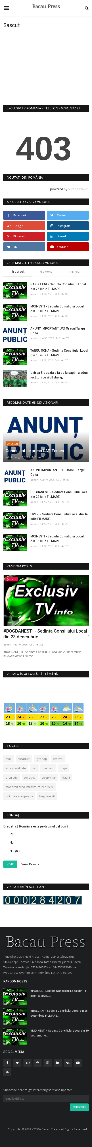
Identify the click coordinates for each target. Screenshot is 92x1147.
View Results (30, 864)
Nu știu (14, 851)
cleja (64, 768)
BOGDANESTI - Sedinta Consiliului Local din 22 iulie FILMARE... (59, 494)
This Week (17, 272)
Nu (11, 842)
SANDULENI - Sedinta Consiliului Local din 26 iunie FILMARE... (58, 286)
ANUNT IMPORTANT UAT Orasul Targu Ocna (57, 472)
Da (11, 834)
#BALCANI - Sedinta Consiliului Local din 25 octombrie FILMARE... (59, 1013)
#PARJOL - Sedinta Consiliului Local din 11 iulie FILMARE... (58, 993)
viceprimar (49, 777)
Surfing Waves (78, 189)
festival (58, 759)
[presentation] (72, 583)
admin (34, 294)
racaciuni (24, 759)
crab (9, 759)
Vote (10, 864)
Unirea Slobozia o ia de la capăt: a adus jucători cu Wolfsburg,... (59, 375)
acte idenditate (16, 768)
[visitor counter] (42, 900)
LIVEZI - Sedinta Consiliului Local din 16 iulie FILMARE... (59, 516)
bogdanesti (47, 796)
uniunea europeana (19, 796)
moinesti (48, 768)
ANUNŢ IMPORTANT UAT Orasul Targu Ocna (57, 331)
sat (34, 768)
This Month (45, 272)
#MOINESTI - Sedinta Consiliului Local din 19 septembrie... (59, 1033)
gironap (41, 759)
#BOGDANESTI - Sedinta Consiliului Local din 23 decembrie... (45, 633)
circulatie (12, 777)
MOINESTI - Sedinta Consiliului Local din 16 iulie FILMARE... (57, 309)
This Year (74, 272)
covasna (30, 777)
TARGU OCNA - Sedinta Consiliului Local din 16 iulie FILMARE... (59, 353)
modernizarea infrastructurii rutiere (30, 787)
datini (66, 777)
